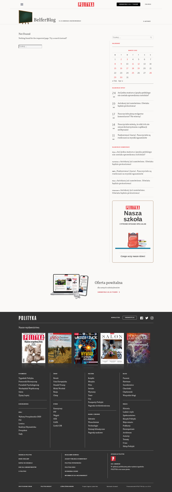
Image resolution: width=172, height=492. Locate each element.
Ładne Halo (95, 486)
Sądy (21, 433)
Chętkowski (128, 391)
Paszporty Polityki (95, 402)
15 (115, 68)
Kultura (91, 374)
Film (90, 385)
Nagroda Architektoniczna (99, 405)
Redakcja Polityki (25, 455)
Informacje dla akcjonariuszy (76, 475)
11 (133, 64)
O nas (125, 442)
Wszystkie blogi (129, 395)
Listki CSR (57, 425)
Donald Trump (59, 385)
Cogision (89, 486)
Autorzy (126, 436)
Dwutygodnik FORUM (25, 486)
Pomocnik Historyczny (28, 381)
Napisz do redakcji (25, 463)
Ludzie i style (128, 411)
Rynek (55, 404)
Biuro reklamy (24, 459)
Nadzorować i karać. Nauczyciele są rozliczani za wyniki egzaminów (131, 172)
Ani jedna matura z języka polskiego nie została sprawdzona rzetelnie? (132, 153)
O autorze (147, 21)
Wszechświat (93, 422)
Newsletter (115, 317)
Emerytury (57, 408)
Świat (55, 374)
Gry (89, 398)
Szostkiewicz (128, 385)
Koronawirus (24, 404)
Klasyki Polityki (129, 418)
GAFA (55, 422)
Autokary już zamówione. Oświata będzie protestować (132, 162)
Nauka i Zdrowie (94, 414)
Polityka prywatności (73, 463)
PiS (20, 420)
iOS (112, 464)
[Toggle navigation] (22, 4)
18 (133, 68)
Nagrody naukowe (95, 432)
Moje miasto (128, 422)
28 (150, 73)
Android (117, 464)
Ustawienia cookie (71, 471)
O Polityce (22, 471)
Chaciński (127, 388)
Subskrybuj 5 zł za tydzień (107, 292)
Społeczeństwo (129, 415)
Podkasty (126, 425)
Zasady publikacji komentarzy (76, 459)
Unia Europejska (60, 381)
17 (127, 68)
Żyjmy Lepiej (24, 395)
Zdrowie (91, 418)
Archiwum (127, 432)
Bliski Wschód (59, 388)
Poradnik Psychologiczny (29, 385)
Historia (126, 408)
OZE (55, 418)
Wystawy (92, 391)
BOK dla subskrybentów (28, 467)
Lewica (21, 423)
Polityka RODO (70, 467)
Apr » (120, 81)
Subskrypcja (129, 317)
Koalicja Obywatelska (27, 427)
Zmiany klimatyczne (96, 429)
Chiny (55, 395)
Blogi (125, 374)
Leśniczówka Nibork (67, 486)
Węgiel (56, 415)
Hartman (126, 381)
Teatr (90, 395)
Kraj (20, 412)
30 (121, 77)
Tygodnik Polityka (26, 378)
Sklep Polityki (128, 446)
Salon (21, 391)
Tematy (126, 439)
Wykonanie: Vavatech (112, 486)
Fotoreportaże (128, 429)
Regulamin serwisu (72, 455)
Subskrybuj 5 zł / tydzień (128, 4)
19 (139, 68)
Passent (126, 378)
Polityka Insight (46, 486)
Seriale (91, 388)
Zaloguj (148, 4)
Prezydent (23, 430)
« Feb (114, 81)
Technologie (93, 425)
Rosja (55, 391)
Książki (91, 378)
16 (121, 68)
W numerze (23, 374)
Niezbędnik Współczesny (29, 388)
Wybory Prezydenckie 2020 (30, 416)
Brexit (56, 378)
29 (115, 77)
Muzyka (91, 381)
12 (139, 64)
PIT (54, 411)
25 (133, 73)
